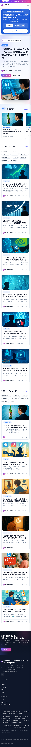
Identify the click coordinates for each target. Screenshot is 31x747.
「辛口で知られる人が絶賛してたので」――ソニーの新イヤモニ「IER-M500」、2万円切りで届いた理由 (15, 726)
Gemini (15, 157)
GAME (3, 689)
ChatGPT (14, 154)
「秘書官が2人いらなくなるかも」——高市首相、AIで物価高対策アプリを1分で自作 (15, 53)
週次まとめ (5, 160)
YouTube (5, 398)
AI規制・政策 (24, 154)
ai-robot (13, 160)
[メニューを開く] (28, 5)
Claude (23, 151)
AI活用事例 (15, 151)
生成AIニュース (6, 157)
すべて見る (25, 147)
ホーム (3, 699)
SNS (2, 692)
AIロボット (23, 157)
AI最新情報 (5, 151)
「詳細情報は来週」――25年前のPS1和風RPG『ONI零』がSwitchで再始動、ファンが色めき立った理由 (15, 717)
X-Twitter (16, 395)
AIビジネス (5, 154)
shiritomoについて (6, 702)
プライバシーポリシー (7, 704)
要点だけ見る (16, 75)
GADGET (3, 687)
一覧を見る (25, 109)
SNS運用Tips (6, 395)
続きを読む (5, 75)
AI (1, 682)
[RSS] (2, 674)
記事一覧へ (5, 649)
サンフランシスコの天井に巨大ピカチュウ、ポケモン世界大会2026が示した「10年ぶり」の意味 (15, 712)
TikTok (24, 395)
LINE (12, 401)
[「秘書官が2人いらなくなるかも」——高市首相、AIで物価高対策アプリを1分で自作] (15, 89)
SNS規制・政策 (15, 398)
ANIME (3, 684)
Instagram (24, 398)
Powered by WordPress (7, 743)
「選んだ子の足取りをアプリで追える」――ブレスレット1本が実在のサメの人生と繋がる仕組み (15, 721)
